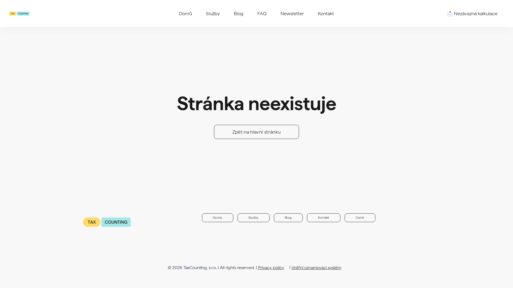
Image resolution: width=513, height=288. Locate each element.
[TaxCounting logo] (19, 13)
